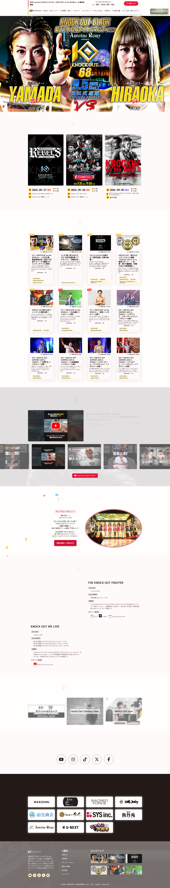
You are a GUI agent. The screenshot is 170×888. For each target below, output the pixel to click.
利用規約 (64, 858)
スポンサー (76, 10)
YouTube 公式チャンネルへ (86, 475)
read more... (41, 272)
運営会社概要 (66, 866)
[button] (71, 109)
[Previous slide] (4, 447)
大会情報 (63, 10)
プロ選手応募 (116, 10)
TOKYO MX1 (95, 591)
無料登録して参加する (65, 543)
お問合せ (107, 10)
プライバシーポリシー (68, 862)
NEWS (45, 10)
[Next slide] (166, 447)
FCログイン (136, 10)
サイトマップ (65, 874)
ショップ (124, 10)
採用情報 (64, 870)
